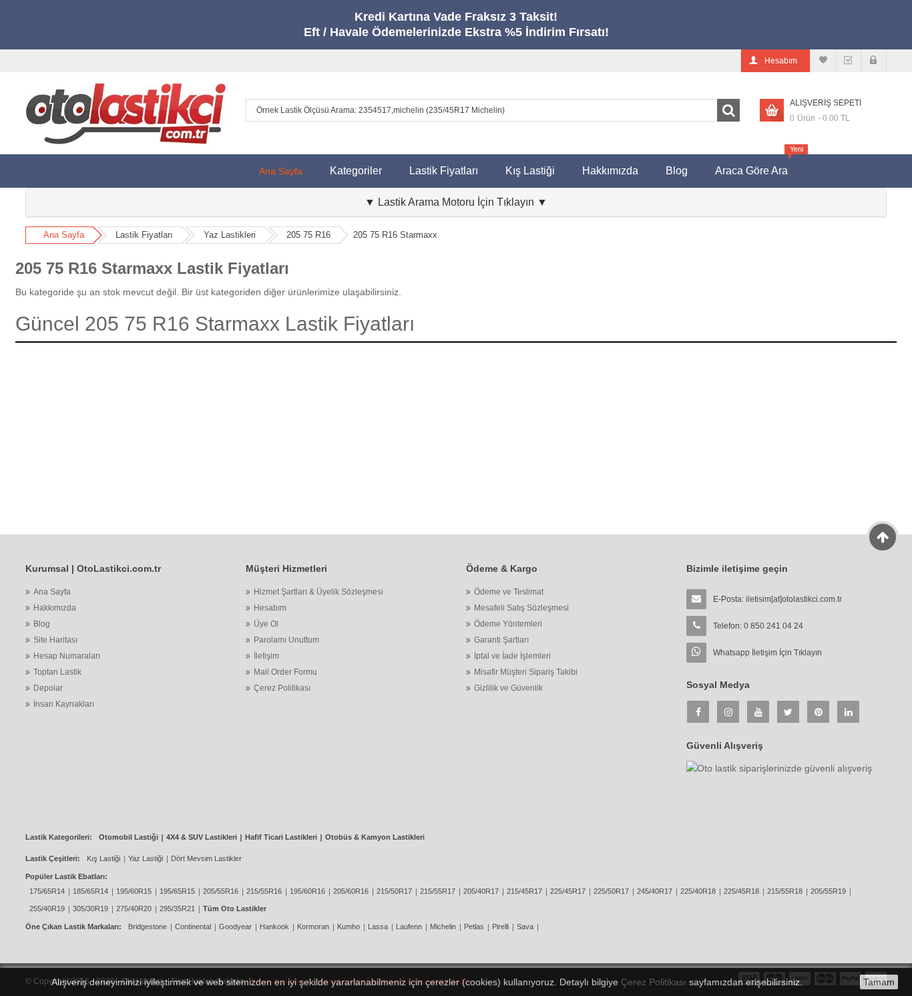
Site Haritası (55, 640)
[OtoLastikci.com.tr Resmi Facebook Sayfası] (698, 711)
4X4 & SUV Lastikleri (201, 837)
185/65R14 (90, 891)
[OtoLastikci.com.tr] (125, 113)
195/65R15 (177, 891)
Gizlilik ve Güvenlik (508, 688)
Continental (193, 927)
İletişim (266, 656)
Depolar (48, 688)
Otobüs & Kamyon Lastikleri (375, 837)
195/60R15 (134, 891)
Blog (677, 170)
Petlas (474, 927)
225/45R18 (741, 891)
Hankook (274, 927)
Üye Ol (266, 624)
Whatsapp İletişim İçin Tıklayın (767, 652)
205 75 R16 (308, 235)
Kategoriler (356, 170)
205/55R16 (220, 891)
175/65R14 (47, 891)
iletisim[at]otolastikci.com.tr (794, 599)
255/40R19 (47, 908)
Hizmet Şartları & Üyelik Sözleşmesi (318, 592)
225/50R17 (611, 891)
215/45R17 (524, 891)
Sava (525, 927)
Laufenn (409, 927)
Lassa (378, 927)
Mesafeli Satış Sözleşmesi (521, 608)
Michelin (443, 927)
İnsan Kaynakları (63, 704)
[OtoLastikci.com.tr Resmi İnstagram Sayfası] (728, 711)
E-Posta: (777, 599)
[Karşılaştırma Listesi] (823, 60)
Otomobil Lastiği (128, 837)
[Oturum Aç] (873, 60)
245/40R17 (654, 891)
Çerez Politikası (282, 688)
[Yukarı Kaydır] (883, 537)
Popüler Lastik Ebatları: (66, 876)
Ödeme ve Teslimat (508, 592)
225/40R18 (698, 891)
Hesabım (270, 608)
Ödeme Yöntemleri (508, 624)
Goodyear (235, 927)
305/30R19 (90, 908)
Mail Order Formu (285, 672)
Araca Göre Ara (758, 165)
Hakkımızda (610, 170)
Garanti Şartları (501, 640)
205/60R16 (351, 891)
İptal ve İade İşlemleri (512, 656)
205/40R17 (481, 891)
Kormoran (313, 927)
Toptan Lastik (57, 672)
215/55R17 (437, 891)
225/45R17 (568, 891)
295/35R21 (177, 908)
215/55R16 (264, 891)
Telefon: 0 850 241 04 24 (758, 626)
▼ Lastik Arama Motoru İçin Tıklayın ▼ (456, 202)
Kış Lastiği (530, 170)
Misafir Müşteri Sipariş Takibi (526, 672)
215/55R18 (785, 891)
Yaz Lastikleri (230, 235)
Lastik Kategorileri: (58, 837)
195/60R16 (307, 891)
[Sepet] (848, 60)
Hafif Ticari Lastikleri (281, 837)
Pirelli (500, 927)
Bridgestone (147, 927)
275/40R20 (134, 908)
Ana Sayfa (280, 171)
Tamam (879, 982)
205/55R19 (828, 891)
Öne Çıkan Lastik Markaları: (73, 927)
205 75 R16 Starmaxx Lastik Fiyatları (152, 268)
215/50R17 (394, 891)
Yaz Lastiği (145, 858)
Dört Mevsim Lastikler (206, 858)
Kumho (348, 927)
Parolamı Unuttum (286, 640)
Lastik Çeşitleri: (52, 858)
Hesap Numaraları (66, 656)
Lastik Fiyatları (443, 170)
